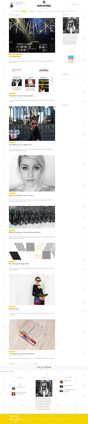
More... (21, 4)
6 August (14, 97)
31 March (14, 310)
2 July (14, 146)
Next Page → (36, 363)
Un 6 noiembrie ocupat (68, 385)
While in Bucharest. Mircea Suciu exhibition (25, 232)
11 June (14, 197)
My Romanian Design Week (19, 264)
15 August (15, 58)
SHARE (20, 58)
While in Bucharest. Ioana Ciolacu (21, 195)
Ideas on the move (61, 11)
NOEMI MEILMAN (15, 417)
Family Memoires (15, 11)
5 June (14, 234)
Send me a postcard (71, 11)
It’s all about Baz (15, 56)
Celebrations (31, 11)
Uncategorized (19, 54)
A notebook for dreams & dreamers (22, 354)
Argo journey (13, 309)
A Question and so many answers (21, 96)
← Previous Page (12, 363)
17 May (14, 265)
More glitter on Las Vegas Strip (20, 145)
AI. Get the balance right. (20, 387)
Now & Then (23, 11)
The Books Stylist (67, 380)
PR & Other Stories (51, 11)
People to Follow (40, 11)
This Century (12, 54)
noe (11, 58)
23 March (14, 355)
